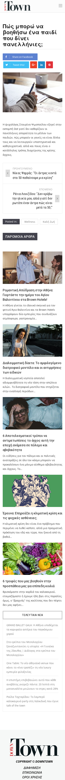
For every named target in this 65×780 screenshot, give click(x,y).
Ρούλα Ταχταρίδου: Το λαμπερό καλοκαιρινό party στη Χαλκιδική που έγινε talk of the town (32, 701)
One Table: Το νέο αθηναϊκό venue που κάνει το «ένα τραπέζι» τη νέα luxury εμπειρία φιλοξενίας (30, 667)
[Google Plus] (33, 64)
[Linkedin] (41, 64)
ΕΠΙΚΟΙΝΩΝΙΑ (32, 772)
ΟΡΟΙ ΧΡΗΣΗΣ (32, 777)
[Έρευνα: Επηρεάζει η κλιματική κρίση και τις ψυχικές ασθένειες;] (32, 491)
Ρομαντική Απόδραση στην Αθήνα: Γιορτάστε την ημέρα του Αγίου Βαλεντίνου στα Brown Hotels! (28, 295)
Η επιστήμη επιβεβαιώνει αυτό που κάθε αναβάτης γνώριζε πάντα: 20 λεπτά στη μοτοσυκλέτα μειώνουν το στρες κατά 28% (32, 684)
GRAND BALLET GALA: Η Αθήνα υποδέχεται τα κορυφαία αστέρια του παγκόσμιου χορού (32, 629)
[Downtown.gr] (17, 6)
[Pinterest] (49, 64)
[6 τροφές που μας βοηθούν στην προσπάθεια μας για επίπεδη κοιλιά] (32, 559)
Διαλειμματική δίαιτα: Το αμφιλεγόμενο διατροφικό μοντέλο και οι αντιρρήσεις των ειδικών (32, 367)
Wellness (29, 221)
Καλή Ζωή (49, 221)
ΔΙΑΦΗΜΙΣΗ (32, 768)
